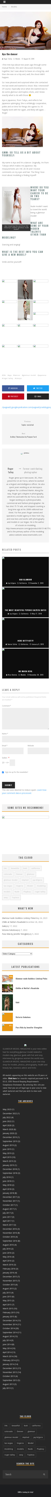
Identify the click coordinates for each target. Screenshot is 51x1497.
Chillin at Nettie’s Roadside (13, 922)
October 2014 (9, 1328)
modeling (41, 886)
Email (4, 745)
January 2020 (8, 1133)
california (35, 868)
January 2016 (8, 1272)
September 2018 (10, 1173)
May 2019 (7, 1153)
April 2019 (7, 1157)
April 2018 (7, 1189)
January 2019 (8, 1165)
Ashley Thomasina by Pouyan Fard (23, 435)
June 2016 (7, 1253)
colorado (8, 874)
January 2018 (8, 1193)
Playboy (27, 892)
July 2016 (7, 1248)
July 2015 (7, 1292)
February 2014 (9, 1360)
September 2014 (10, 1332)
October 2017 (9, 1205)
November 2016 (10, 1233)
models (7, 892)
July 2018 (7, 1177)
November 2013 (10, 1372)
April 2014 (7, 1352)
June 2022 (7, 1121)
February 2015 (9, 1312)
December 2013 (10, 1368)
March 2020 (8, 1129)
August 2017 (8, 1209)
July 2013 (7, 1388)
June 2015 (7, 1296)
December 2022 (10, 1113)
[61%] (7, 1030)
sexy (6, 897)
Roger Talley (7, 59)
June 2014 (7, 1344)
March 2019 (8, 1161)
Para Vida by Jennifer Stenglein (15, 934)
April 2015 (7, 1304)
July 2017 (7, 1213)
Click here (12, 1078)
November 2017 (10, 1201)
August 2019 (8, 1145)
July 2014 (7, 1340)
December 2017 (10, 1197)
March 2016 (8, 1264)
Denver (19, 874)
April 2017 (7, 1221)
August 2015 (8, 1288)
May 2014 (7, 1348)
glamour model (29, 375)
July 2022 (7, 1117)
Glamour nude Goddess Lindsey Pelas (18, 918)
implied (25, 880)
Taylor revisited (27, 423)
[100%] (7, 981)
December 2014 (10, 1320)
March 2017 (8, 1225)
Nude (17, 892)
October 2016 (9, 1236)
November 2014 (10, 1324)
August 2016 (8, 1244)
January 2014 (8, 1364)
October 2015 (9, 1284)
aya (10, 375)
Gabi (4, 926)
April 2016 (7, 1260)
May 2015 (7, 1300)
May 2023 (7, 1109)
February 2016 (9, 1268)
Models (18, 59)
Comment (6, 706)
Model (30, 886)
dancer (17, 375)
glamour (30, 874)
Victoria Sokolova (9, 930)
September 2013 (10, 1380)
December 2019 (10, 1137)
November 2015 (10, 1280)
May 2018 (7, 1185)
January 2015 (8, 1316)
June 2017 (7, 1217)
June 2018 (7, 1181)
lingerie (19, 886)
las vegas (8, 886)
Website (31, 745)
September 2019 (10, 1141)
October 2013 (9, 1376)
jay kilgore (37, 880)
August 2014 (8, 1336)
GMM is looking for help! (25, 1492)
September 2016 (10, 1241)
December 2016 (10, 1229)
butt (25, 868)
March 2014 (8, 1356)
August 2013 (8, 1384)
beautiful (15, 868)
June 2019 (7, 1149)
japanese (42, 375)
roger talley (8, 378)
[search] (44, 1474)
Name (5, 734)
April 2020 (7, 1125)
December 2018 (10, 1169)
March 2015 (8, 1308)
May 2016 (7, 1256)
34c (4, 375)
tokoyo (19, 378)
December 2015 (10, 1276)
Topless (15, 897)
